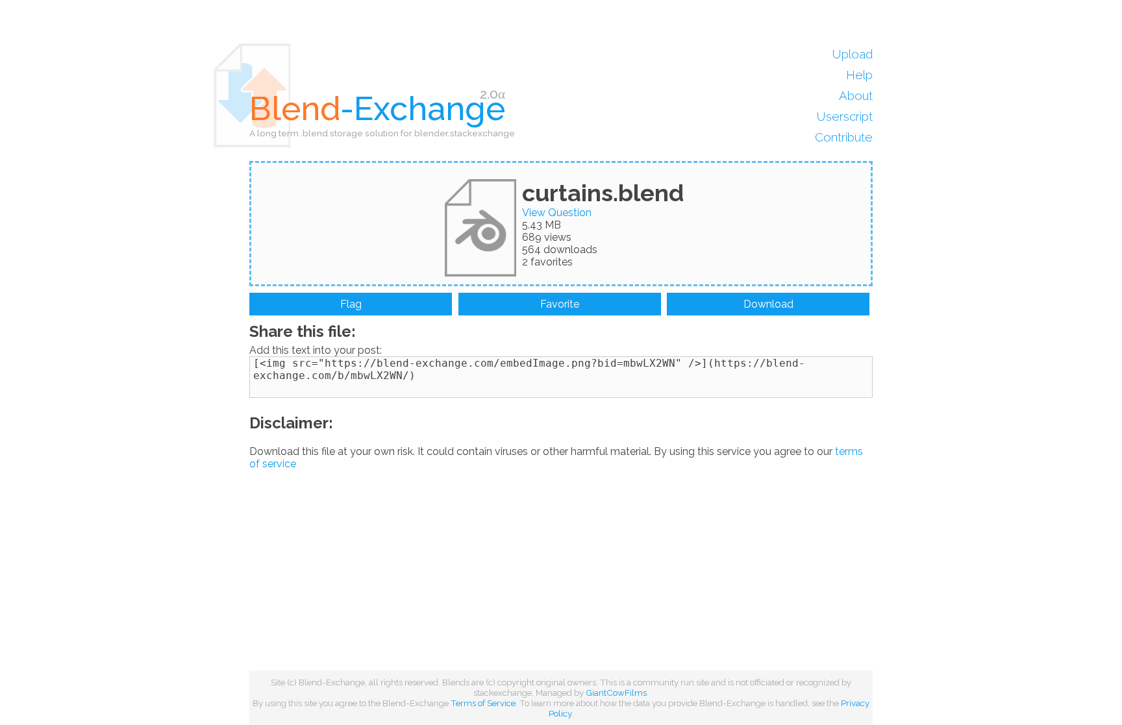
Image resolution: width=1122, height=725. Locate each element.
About (856, 95)
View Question (557, 212)
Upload (852, 54)
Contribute (844, 137)
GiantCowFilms (616, 692)
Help (859, 75)
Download (768, 304)
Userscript (845, 116)
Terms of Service (483, 703)
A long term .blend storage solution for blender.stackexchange (382, 133)
